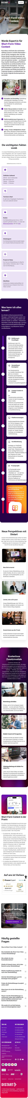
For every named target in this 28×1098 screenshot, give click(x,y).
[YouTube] (23, 1059)
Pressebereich (18, 1050)
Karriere (3, 1034)
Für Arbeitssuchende (19, 1030)
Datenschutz (10, 1079)
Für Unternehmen (18, 1034)
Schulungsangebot (19, 1027)
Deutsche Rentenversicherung (6, 1051)
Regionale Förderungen (6, 1059)
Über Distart (4, 1027)
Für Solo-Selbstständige (20, 1036)
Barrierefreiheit (18, 1079)
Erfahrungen (4, 1032)
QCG (19, 223)
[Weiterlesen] (4, 1070)
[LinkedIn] (20, 1059)
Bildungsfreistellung (19, 1039)
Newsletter (17, 1047)
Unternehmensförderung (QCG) (7, 1056)
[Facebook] (16, 1059)
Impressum (4, 1079)
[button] (26, 2)
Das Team (4, 1030)
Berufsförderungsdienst (7, 1047)
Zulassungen (4, 1036)
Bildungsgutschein (8, 223)
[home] (5, 2)
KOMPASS (4, 1053)
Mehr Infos (21, 880)
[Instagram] (18, 1059)
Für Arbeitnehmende (19, 1032)
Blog (16, 1045)
